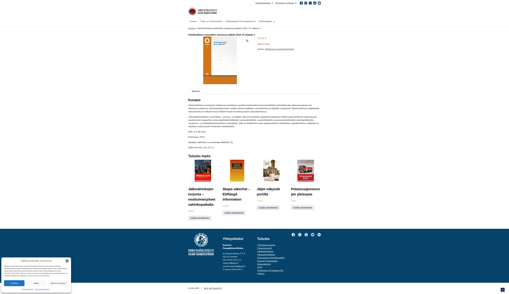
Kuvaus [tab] (196, 91)
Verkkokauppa (265, 21)
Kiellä (36, 283)
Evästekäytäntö (27, 289)
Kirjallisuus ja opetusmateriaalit (279, 49)
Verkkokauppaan (263, 3)
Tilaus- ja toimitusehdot (211, 21)
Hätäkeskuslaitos (265, 251)
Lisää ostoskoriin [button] (199, 218)
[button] (67, 261)
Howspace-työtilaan (284, 3)
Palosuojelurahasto (266, 254)
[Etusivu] (202, 11)
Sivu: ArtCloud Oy (213, 288)
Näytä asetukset (58, 283)
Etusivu (193, 21)
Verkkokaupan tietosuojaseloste (240, 21)
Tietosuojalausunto (42, 289)
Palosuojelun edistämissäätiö (270, 257)
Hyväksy (14, 283)
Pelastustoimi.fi (264, 248)
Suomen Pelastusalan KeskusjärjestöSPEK (267, 264)
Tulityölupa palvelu (266, 245)
